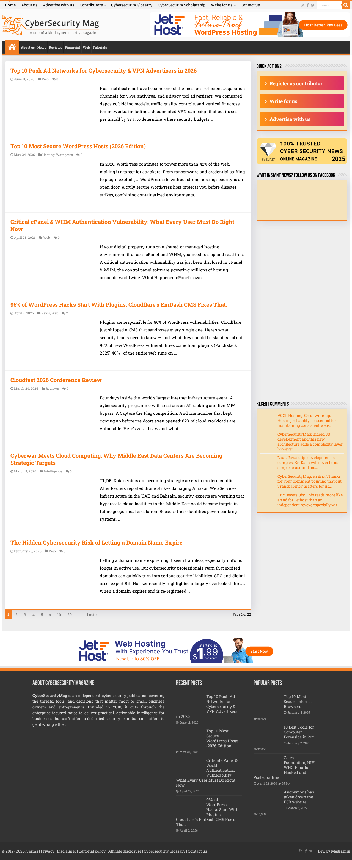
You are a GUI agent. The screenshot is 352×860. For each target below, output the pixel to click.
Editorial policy (92, 851)
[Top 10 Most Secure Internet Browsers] (267, 703)
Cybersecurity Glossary (164, 851)
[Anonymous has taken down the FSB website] (267, 799)
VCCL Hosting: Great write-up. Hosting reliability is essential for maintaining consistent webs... (306, 420)
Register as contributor (296, 83)
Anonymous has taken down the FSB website (299, 796)
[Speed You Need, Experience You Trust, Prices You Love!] (250, 24)
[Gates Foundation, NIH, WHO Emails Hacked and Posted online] (267, 764)
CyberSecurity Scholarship (181, 4)
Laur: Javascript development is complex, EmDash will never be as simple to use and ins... (307, 462)
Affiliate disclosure (124, 851)
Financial (72, 47)
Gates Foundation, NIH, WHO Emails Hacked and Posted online (284, 767)
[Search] (346, 5)
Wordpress (64, 155)
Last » (92, 614)
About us (29, 4)
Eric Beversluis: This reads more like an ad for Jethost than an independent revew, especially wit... (310, 499)
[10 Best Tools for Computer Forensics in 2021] (267, 734)
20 (69, 614)
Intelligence (53, 471)
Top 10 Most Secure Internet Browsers (298, 701)
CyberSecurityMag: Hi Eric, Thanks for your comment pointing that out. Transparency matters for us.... (309, 481)
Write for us (221, 4)
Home (10, 4)
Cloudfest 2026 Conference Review (56, 379)
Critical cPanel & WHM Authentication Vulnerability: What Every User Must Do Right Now (207, 773)
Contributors (91, 4)
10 (59, 614)
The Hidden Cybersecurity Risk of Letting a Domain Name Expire (96, 542)
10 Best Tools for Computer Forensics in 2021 (300, 732)
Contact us (250, 4)
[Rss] (303, 5)
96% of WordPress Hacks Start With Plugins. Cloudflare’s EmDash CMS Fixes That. (118, 304)
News (41, 47)
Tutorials (100, 47)
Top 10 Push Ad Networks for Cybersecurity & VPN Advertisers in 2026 (103, 70)
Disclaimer (66, 851)
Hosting (48, 155)
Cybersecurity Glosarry (131, 4)
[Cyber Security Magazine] (50, 24)
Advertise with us (58, 4)
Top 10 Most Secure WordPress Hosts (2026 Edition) (78, 146)
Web (86, 47)
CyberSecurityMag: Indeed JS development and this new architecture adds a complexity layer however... (310, 442)
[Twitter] (312, 5)
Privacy (47, 851)
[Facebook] (307, 5)
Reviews (55, 47)
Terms (32, 851)
